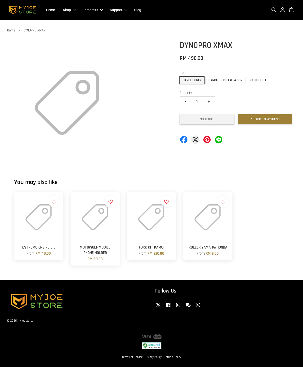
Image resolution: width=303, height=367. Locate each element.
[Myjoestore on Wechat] (188, 307)
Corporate (90, 10)
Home (50, 10)
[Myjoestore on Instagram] (178, 307)
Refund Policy (172, 357)
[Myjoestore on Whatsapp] (198, 307)
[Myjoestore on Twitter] (158, 307)
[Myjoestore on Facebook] (168, 307)
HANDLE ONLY (192, 80)
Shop (67, 10)
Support (116, 10)
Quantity (186, 93)
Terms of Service (132, 357)
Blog (137, 10)
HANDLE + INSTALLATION (225, 80)
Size (183, 73)
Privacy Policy (153, 357)
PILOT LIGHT (258, 80)
